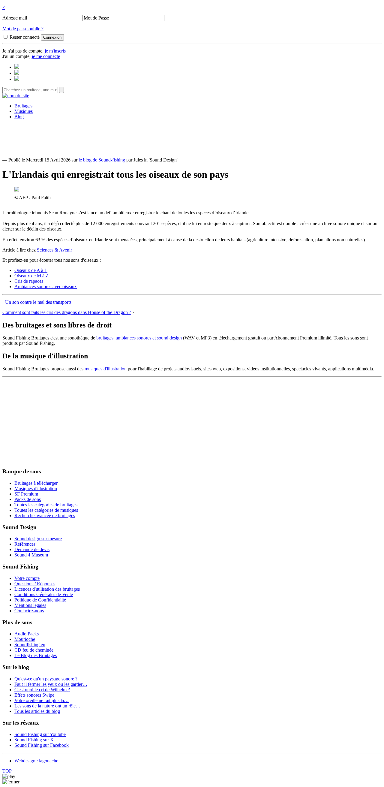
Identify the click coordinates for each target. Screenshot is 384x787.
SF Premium (26, 493)
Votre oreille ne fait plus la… (41, 700)
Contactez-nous (29, 610)
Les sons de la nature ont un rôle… (47, 705)
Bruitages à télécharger (36, 483)
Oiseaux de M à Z (31, 275)
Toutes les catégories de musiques (46, 510)
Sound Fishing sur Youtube (40, 734)
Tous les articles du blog (37, 711)
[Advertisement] (192, 137)
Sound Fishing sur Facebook (41, 745)
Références (24, 544)
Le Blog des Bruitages (35, 655)
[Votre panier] (16, 79)
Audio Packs (26, 633)
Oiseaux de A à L (30, 270)
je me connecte (46, 56)
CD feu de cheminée (33, 650)
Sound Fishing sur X (34, 739)
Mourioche (24, 639)
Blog (19, 116)
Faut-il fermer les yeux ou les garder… (50, 684)
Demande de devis (32, 549)
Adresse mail (14, 17)
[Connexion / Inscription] (16, 73)
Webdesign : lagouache (36, 760)
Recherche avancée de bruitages (44, 515)
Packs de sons (27, 499)
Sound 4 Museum (31, 554)
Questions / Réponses (34, 583)
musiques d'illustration (106, 368)
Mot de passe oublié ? (23, 28)
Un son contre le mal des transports (38, 302)
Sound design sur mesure (38, 538)
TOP (7, 770)
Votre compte (27, 578)
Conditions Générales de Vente (43, 594)
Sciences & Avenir (54, 249)
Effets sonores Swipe (34, 695)
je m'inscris (55, 50)
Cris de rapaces (28, 281)
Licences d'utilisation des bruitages (47, 589)
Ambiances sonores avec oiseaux (45, 286)
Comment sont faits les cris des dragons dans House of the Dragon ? (66, 312)
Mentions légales (30, 605)
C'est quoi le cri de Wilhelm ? (42, 689)
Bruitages (23, 105)
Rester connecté (25, 37)
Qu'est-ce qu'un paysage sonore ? (45, 678)
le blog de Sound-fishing (102, 159)
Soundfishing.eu (29, 644)
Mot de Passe (96, 17)
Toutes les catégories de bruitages (45, 504)
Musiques (23, 111)
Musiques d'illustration (35, 488)
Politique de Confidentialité (40, 599)
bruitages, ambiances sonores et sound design (139, 337)
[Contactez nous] (16, 67)
